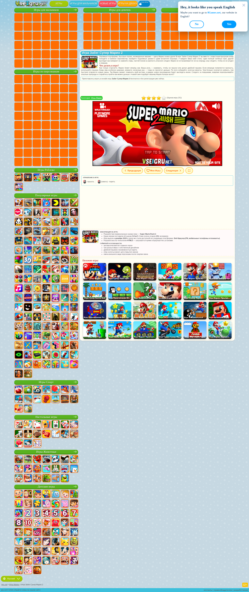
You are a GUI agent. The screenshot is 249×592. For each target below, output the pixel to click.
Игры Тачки (46, 97)
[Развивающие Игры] (37, 494)
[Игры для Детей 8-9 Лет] (18, 522)
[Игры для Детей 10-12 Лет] (27, 522)
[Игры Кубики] (74, 240)
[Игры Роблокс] (18, 177)
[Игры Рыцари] (74, 326)
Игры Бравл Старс (27, 125)
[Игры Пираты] (64, 259)
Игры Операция (106, 36)
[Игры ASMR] (46, 345)
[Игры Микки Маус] (64, 551)
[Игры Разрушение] (37, 288)
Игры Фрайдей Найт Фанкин (55, 143)
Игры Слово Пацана (27, 143)
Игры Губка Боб (27, 79)
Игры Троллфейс (27, 88)
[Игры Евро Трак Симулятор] (46, 288)
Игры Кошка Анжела (87, 26)
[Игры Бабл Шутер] (64, 307)
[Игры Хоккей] (18, 399)
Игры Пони (87, 17)
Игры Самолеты (46, 54)
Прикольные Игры (184, 36)
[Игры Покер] (64, 424)
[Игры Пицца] (18, 560)
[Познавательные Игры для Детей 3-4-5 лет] (46, 494)
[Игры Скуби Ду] (18, 551)
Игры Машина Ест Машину (73, 36)
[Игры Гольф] (27, 389)
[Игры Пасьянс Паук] (55, 424)
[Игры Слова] (46, 307)
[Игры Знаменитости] (27, 570)
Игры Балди (55, 125)
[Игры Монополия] (27, 443)
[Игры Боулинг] (18, 389)
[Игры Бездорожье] (27, 231)
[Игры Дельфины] (46, 468)
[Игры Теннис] (55, 389)
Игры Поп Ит (174, 36)
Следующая (172, 170)
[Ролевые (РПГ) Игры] (64, 202)
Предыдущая (134, 170)
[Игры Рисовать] (37, 522)
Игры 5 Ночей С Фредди (64, 79)
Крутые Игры (174, 45)
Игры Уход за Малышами (142, 36)
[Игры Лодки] (64, 231)
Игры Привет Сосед (27, 134)
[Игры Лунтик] (46, 503)
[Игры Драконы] (37, 459)
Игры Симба (73, 134)
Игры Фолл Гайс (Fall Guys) (64, 116)
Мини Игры (193, 36)
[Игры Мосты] (64, 345)
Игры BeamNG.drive (55, 63)
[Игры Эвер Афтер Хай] (74, 560)
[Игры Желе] (37, 364)
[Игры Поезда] (55, 231)
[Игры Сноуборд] (64, 389)
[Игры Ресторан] (27, 560)
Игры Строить (220, 45)
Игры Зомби (55, 17)
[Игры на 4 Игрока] (37, 202)
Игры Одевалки (106, 26)
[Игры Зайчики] (55, 468)
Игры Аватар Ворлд (64, 134)
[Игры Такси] (46, 231)
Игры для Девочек (174, 17)
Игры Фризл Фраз (46, 106)
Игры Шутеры (55, 45)
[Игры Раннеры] (37, 297)
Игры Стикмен (46, 26)
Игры (59, 3)
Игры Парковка (18, 17)
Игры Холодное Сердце (97, 26)
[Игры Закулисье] (55, 316)
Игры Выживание (55, 36)
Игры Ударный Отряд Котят (18, 106)
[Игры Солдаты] (55, 259)
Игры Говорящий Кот (46, 79)
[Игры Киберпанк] (55, 240)
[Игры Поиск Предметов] (74, 269)
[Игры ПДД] (64, 212)
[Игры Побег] (37, 212)
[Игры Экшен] (18, 202)
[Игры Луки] (37, 221)
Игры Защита (193, 45)
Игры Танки (46, 17)
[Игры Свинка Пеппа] (64, 503)
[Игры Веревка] (18, 364)
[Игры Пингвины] (74, 468)
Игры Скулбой (37, 134)
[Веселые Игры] (37, 570)
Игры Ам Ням (18, 97)
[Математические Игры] (18, 503)
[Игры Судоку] (55, 434)
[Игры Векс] (74, 316)
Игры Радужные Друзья (46, 134)
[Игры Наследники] (46, 541)
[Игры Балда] (18, 326)
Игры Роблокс (46, 170)
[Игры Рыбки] (37, 468)
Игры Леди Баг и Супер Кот (37, 88)
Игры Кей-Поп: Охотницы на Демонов (73, 162)
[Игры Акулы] (46, 459)
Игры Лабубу (55, 162)
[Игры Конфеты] (55, 503)
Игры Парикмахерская (115, 26)
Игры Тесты (124, 17)
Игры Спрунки (46, 153)
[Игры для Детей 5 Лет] (55, 513)
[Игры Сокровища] (74, 278)
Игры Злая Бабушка (46, 88)
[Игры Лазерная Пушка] (74, 259)
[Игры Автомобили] (27, 202)
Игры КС (27, 63)
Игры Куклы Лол (142, 45)
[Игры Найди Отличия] (74, 522)
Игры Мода (133, 36)
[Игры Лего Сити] (18, 240)
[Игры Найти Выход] (55, 212)
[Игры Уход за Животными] (18, 468)
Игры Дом (124, 45)
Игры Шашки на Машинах (73, 63)
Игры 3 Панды (37, 97)
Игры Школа (211, 45)
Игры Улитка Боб (73, 79)
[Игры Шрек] (74, 541)
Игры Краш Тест (46, 63)
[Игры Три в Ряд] (64, 269)
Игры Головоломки (229, 36)
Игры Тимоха (64, 153)
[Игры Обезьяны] (18, 478)
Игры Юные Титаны (46, 116)
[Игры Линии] (18, 278)
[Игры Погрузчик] (27, 221)
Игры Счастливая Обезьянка (27, 116)
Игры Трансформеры (37, 153)
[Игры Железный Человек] (37, 551)
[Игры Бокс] (46, 399)
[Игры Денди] (46, 297)
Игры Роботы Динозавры (46, 36)
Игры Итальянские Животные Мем (46, 162)
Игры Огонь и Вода (106, 17)
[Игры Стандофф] (74, 345)
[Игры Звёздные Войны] (37, 269)
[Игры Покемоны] (64, 541)
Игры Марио (27, 106)
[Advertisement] (157, 88)
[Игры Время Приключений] (37, 541)
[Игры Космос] (64, 221)
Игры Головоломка (18, 143)
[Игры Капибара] (55, 478)
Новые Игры (165, 17)
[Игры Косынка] (46, 424)
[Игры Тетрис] (46, 278)
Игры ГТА (18, 45)
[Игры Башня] (74, 307)
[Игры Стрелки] (55, 364)
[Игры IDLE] (74, 354)
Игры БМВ (37, 63)
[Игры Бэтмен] (55, 541)
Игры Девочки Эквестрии (97, 17)
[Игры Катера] (46, 259)
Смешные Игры (174, 26)
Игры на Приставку (229, 45)
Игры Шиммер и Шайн (18, 116)
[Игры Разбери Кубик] (18, 250)
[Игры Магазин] (74, 551)
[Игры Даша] (74, 503)
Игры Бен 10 (55, 106)
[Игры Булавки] (27, 364)
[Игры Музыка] (18, 288)
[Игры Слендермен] (74, 212)
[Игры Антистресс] (74, 297)
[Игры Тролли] (37, 532)
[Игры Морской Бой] (27, 240)
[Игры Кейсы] (37, 354)
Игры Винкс (106, 45)
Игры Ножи (165, 36)
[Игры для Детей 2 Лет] (27, 513)
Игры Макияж (115, 36)
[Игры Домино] (74, 424)
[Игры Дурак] (18, 424)
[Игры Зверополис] (46, 532)
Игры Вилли (18, 79)
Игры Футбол (27, 17)
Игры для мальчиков (83, 3)
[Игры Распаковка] (74, 364)
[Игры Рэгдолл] (27, 345)
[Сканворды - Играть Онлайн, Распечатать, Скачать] (46, 316)
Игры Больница (87, 36)
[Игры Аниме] (46, 560)
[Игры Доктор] (37, 240)
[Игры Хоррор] (27, 307)
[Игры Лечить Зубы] (64, 560)
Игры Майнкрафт (73, 17)
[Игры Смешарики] (55, 494)
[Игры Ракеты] (64, 297)
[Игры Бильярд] (37, 389)
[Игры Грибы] (27, 373)
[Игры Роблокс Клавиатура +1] (18, 187)
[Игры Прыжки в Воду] (37, 399)
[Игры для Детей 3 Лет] (37, 513)
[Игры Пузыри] (18, 513)
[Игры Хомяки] (27, 478)
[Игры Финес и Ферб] (18, 541)
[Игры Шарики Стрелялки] (46, 202)
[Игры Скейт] (27, 399)
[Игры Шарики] (64, 250)
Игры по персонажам (46, 71)
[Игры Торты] (27, 288)
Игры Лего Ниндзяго (55, 79)
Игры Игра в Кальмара (37, 125)
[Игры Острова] (46, 335)
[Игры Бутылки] (64, 354)
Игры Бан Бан (46, 143)
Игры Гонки (73, 26)
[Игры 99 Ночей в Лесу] (27, 177)
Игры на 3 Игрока (165, 45)
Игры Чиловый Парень (73, 153)
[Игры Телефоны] (55, 335)
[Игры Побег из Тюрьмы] (37, 345)
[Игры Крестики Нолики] (37, 443)
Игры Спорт (165, 26)
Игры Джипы (27, 54)
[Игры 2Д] (37, 259)
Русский (11, 578)
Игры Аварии (27, 26)
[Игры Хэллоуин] (64, 240)
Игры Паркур (37, 54)
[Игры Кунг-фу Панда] (27, 551)
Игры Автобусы (46, 45)
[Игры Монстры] (55, 297)
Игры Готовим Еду (133, 45)
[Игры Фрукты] (55, 354)
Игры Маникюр (97, 36)
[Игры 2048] (64, 278)
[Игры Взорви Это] (27, 212)
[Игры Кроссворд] (27, 250)
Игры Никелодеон (202, 45)
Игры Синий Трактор (55, 116)
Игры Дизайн (151, 36)
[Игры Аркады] (55, 202)
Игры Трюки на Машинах (211, 36)
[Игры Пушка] (18, 316)
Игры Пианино (97, 45)
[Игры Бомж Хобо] (55, 551)
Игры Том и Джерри (37, 116)
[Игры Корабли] (37, 231)
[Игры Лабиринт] (37, 326)
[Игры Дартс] (64, 399)
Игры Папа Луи (133, 26)
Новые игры (108, 3)
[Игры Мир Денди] (55, 177)
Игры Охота (18, 54)
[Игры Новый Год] (55, 269)
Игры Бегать (64, 45)
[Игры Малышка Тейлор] (64, 522)
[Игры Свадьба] (55, 560)
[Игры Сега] (27, 269)
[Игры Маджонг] (27, 424)
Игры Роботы (27, 36)
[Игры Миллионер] (27, 297)
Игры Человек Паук (37, 106)
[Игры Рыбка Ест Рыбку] (64, 335)
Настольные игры (46, 417)
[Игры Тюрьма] (18, 373)
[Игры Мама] (18, 570)
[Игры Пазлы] (37, 503)
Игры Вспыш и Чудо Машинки (55, 97)
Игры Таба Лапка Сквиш (115, 45)
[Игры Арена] (74, 221)
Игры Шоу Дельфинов (27, 97)
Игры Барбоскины (73, 97)
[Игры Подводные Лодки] (74, 231)
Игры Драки (64, 26)
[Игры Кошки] (37, 478)
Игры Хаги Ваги (73, 125)
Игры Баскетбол (184, 45)
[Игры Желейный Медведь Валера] (55, 522)
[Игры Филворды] (64, 288)
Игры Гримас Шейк (73, 143)
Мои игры (155, 170)
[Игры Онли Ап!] (46, 326)
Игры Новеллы (151, 26)
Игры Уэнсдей (37, 143)
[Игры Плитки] (74, 335)
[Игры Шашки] (37, 434)
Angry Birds (73, 88)
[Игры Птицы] (64, 459)
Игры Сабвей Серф (64, 88)
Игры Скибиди (64, 143)
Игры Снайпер (18, 36)
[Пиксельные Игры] (55, 250)
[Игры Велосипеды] (46, 389)
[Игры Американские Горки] (18, 297)
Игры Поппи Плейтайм (64, 162)
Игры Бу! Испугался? (27, 162)
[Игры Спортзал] (18, 408)
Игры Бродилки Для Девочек (142, 17)
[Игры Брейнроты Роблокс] (64, 177)
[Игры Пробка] (46, 364)
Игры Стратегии (37, 17)
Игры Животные (46, 452)
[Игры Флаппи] (37, 307)
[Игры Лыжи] (74, 389)
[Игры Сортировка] (27, 335)
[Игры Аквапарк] (46, 212)
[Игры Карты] (37, 424)
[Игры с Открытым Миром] (37, 278)
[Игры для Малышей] (18, 494)
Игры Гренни (64, 125)
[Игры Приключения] (55, 221)
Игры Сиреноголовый (73, 116)
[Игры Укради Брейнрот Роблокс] (46, 177)
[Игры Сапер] (64, 434)
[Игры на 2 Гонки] (46, 221)
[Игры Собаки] (74, 459)
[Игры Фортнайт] (46, 240)
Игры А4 (46, 125)
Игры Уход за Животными (151, 45)
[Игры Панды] (55, 459)
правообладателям (223, 590)
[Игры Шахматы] (27, 434)
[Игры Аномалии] (18, 354)
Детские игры (46, 486)
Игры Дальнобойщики (18, 63)
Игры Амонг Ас (18, 125)
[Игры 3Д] (27, 259)
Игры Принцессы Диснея (124, 36)
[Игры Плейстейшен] (27, 326)
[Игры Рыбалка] (37, 250)
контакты (208, 590)
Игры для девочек (120, 10)
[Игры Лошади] (18, 459)
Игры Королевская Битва (64, 17)
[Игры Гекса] (55, 345)
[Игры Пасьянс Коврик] (18, 434)
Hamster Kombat (18, 153)
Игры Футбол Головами (55, 54)
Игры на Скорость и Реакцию (202, 36)
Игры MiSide (18, 162)
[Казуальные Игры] (64, 316)
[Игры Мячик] (74, 288)
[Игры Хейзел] (64, 494)
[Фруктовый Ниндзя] (74, 202)
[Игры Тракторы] (46, 250)
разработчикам (241, 590)
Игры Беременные (142, 26)
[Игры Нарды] (46, 434)
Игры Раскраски (151, 17)
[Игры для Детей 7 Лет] (74, 513)
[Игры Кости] (18, 443)
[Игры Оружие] (18, 269)
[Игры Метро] (74, 250)
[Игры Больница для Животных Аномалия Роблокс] (74, 177)
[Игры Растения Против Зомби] (55, 278)
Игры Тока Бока (55, 134)
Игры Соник (64, 97)
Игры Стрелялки (73, 45)
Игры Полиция (37, 36)
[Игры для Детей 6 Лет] (64, 513)
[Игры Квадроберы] (74, 399)
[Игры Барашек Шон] (27, 541)
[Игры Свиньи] (27, 459)
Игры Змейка (220, 36)
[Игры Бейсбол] (27, 408)
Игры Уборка (87, 45)
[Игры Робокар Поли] (74, 532)
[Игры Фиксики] (27, 532)
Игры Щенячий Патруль (37, 79)
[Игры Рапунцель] (27, 503)
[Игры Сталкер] (37, 316)
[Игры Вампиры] (55, 326)
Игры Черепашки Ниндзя (73, 106)
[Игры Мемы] (64, 326)
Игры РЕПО (37, 162)
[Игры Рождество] (74, 494)
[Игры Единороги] (27, 468)
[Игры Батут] (55, 399)
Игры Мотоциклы (37, 26)
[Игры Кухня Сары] (18, 532)
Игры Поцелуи (124, 26)
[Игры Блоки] (27, 278)
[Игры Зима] (55, 307)
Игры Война (73, 54)
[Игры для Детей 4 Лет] (46, 513)
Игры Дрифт (37, 45)
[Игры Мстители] (46, 551)
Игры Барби (115, 17)
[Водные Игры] (64, 364)
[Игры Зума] (18, 259)
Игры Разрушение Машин (64, 63)
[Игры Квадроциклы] (27, 316)
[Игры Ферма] (46, 269)
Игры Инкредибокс (55, 153)
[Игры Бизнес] (55, 288)
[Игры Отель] (27, 354)
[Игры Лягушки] (64, 478)
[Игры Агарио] (18, 212)
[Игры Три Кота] (46, 522)
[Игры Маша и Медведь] (27, 494)
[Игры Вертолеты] (18, 231)
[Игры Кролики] (64, 468)
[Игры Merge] (18, 335)
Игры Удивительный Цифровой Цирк (27, 153)
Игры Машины (18, 26)
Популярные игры (46, 195)
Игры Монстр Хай (133, 17)
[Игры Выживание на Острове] (46, 354)
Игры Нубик (18, 134)
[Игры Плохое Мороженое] (18, 221)
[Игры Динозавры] (46, 478)
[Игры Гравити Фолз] (64, 532)
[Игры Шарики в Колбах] (37, 335)
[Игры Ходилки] (18, 307)
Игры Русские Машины (27, 45)
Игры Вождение (64, 54)
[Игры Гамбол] (55, 532)
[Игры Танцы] (37, 560)
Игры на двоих (127, 3)
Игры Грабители (64, 36)
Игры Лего (55, 88)
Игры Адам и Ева (64, 106)
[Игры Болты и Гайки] (18, 345)
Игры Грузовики (55, 26)
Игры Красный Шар (18, 88)
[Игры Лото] (74, 434)
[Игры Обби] (37, 177)
